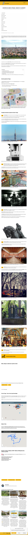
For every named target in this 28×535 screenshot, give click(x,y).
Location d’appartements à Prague (5, 458)
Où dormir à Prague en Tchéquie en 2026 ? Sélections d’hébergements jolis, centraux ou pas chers (12, 74)
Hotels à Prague (3, 16)
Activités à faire (3, 21)
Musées (2, 20)
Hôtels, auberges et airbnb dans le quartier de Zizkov (8, 72)
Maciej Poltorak (7, 484)
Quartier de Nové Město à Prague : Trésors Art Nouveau (5, 517)
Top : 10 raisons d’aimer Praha (5, 496)
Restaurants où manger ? (4, 26)
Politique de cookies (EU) (8, 533)
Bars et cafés (2, 25)
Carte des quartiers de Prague (5, 70)
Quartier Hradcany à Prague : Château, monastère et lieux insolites (22, 518)
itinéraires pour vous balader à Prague (9, 426)
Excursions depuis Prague (4, 30)
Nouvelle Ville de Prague (16, 81)
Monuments (2, 19)
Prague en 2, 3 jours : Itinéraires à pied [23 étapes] (14, 517)
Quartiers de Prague (3, 15)
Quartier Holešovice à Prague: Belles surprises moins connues (14, 497)
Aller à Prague (3, 14)
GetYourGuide (5, 389)
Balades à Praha (4, 73)
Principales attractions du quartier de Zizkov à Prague (8, 71)
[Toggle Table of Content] (22, 69)
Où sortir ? (2, 24)
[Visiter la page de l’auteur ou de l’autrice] (2, 485)
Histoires (2, 29)
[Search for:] (26, 2)
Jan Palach (23, 269)
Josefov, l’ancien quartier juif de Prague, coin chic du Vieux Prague (22, 498)
